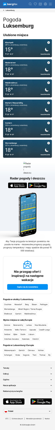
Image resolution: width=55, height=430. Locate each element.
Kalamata (25, 339)
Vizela (17, 355)
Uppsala (32, 330)
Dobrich (35, 339)
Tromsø (42, 355)
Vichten (41, 350)
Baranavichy (18, 325)
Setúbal (7, 334)
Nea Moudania (40, 325)
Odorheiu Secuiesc (11, 339)
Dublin (22, 334)
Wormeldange (9, 309)
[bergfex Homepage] (10, 4)
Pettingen (44, 304)
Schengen (8, 355)
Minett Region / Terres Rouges (30, 309)
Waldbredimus (30, 314)
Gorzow (7, 325)
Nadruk (47, 419)
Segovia (26, 355)
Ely (49, 355)
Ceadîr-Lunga (44, 330)
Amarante (8, 330)
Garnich (18, 314)
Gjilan (15, 334)
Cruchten (7, 304)
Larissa (29, 325)
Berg (27, 304)
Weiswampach (10, 350)
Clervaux (31, 350)
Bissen (34, 304)
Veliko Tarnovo (20, 330)
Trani (34, 355)
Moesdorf (18, 304)
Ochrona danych (17, 419)
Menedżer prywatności (34, 419)
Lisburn (31, 334)
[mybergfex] (45, 4)
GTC (7, 419)
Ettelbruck (8, 314)
